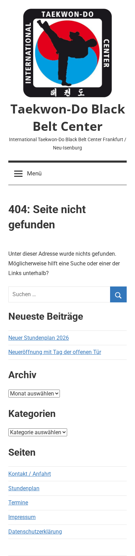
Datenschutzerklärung (35, 531)
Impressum (22, 517)
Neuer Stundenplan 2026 (38, 338)
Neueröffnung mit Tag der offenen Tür (54, 352)
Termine (18, 502)
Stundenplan (23, 488)
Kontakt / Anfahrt (29, 474)
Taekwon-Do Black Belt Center (67, 117)
